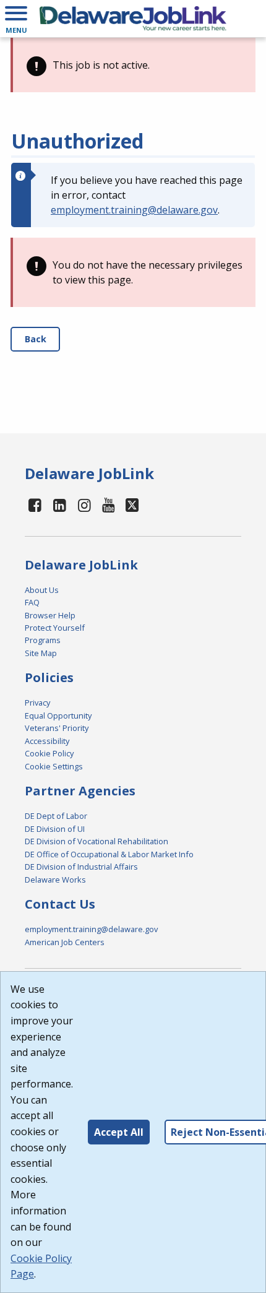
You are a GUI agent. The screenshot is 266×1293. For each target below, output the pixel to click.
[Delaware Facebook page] (35, 505)
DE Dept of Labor (56, 815)
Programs (43, 640)
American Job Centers (65, 942)
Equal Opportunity (58, 715)
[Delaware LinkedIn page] (60, 505)
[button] (16, 18)
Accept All (119, 1132)
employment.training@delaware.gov (134, 210)
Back (35, 339)
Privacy (37, 702)
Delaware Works (55, 879)
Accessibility (47, 740)
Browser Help (50, 615)
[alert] (133, 65)
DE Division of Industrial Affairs (81, 866)
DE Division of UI (55, 828)
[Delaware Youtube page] (108, 505)
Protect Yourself (55, 627)
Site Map (41, 653)
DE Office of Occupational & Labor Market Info (109, 854)
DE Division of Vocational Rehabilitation (96, 841)
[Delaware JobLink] (133, 18)
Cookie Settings (54, 766)
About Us (42, 589)
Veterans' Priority (56, 727)
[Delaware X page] (132, 505)
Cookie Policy (49, 753)
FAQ (32, 602)
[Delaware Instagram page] (84, 505)
